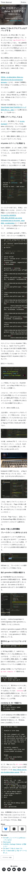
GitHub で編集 (8, 857)
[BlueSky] (5, 828)
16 (2, 268)
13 (2, 262)
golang (11, 20)
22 (2, 279)
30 (2, 294)
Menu (24, 2)
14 (2, 264)
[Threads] (22, 828)
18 (2, 272)
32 (2, 298)
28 (2, 290)
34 (2, 302)
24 (2, 283)
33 (2, 300)
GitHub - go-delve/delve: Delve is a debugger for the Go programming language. (12, 79)
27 (2, 288)
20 (2, 275)
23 (2, 281)
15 (2, 266)
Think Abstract (6, 2)
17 (2, 270)
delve (15, 20)
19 (2, 273)
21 (2, 277)
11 (2, 258)
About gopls (7, 842)
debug (20, 20)
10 (2, 257)
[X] (14, 828)
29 (2, 292)
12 (2, 260)
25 (2, 285)
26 (2, 287)
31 (2, 296)
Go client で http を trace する (12, 848)
